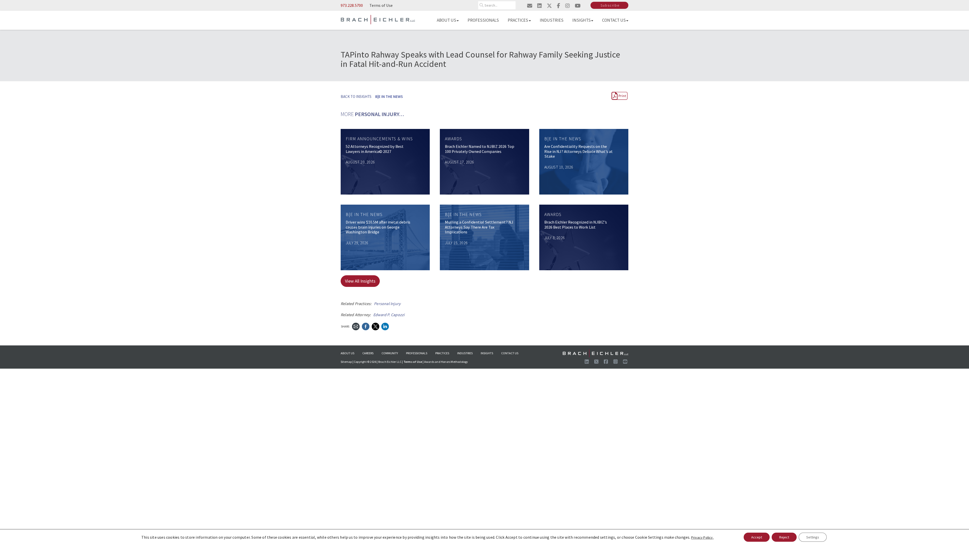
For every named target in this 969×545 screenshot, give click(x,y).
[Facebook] (365, 325)
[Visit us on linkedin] (539, 6)
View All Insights (360, 281)
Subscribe (610, 5)
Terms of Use (381, 5)
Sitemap (346, 362)
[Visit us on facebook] (558, 6)
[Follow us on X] (596, 362)
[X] (375, 325)
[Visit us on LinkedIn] (587, 362)
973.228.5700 (352, 5)
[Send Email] (356, 325)
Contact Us (614, 20)
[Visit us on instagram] (567, 6)
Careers (367, 353)
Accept (756, 537)
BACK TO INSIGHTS (356, 96)
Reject (784, 537)
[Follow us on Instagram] (615, 362)
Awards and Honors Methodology (446, 362)
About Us (446, 20)
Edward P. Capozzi (389, 314)
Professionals (483, 20)
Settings (812, 537)
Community (390, 353)
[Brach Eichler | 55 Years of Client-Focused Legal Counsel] (378, 19)
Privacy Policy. (702, 537)
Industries (551, 20)
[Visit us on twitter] (549, 6)
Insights (581, 20)
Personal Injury (387, 303)
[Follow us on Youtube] (625, 362)
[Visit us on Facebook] (606, 362)
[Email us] (529, 6)
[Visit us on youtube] (578, 6)
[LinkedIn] (385, 325)
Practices (518, 20)
